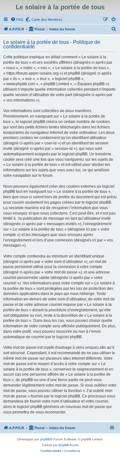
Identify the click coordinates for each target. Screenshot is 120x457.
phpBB (45, 439)
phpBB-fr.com (68, 445)
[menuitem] (17, 19)
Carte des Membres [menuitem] (46, 19)
